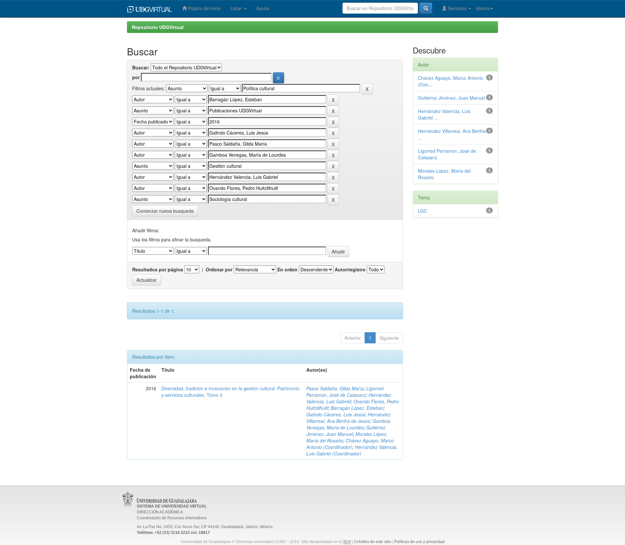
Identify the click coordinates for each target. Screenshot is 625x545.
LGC (422, 211)
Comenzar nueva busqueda (165, 211)
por (136, 77)
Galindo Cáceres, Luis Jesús (335, 414)
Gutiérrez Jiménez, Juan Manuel (345, 430)
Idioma (483, 8)
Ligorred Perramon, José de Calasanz (344, 391)
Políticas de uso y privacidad (419, 541)
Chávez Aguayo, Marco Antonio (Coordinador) (350, 443)
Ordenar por (219, 269)
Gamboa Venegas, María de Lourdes (348, 424)
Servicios (457, 8)
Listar (236, 8)
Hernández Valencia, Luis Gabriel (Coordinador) (351, 450)
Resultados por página (157, 269)
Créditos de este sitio (372, 541)
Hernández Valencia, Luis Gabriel (348, 398)
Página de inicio (204, 8)
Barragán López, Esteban (357, 408)
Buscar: (140, 67)
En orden (287, 269)
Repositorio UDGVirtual (158, 27)
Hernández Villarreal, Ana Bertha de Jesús (348, 417)
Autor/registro (350, 269)
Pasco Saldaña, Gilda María (335, 388)
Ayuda (262, 8)
